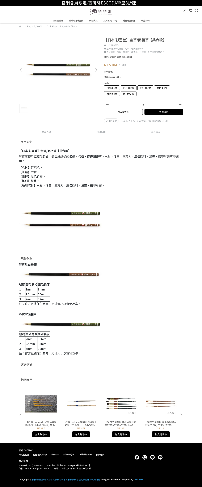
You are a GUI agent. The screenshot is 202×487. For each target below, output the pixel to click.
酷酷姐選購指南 (76, 20)
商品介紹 (46, 132)
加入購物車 (123, 111)
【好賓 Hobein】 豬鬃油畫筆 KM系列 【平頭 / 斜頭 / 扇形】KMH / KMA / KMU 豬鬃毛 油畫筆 (41, 424)
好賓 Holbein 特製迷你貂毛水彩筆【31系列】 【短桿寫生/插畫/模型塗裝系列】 (81, 424)
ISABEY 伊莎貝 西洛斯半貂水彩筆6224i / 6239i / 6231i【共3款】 (161, 424)
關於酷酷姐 (57, 20)
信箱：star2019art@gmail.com (34, 468)
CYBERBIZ (138, 479)
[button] (96, 70)
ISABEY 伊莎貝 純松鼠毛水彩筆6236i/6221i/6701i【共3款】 (121, 424)
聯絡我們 (145, 20)
